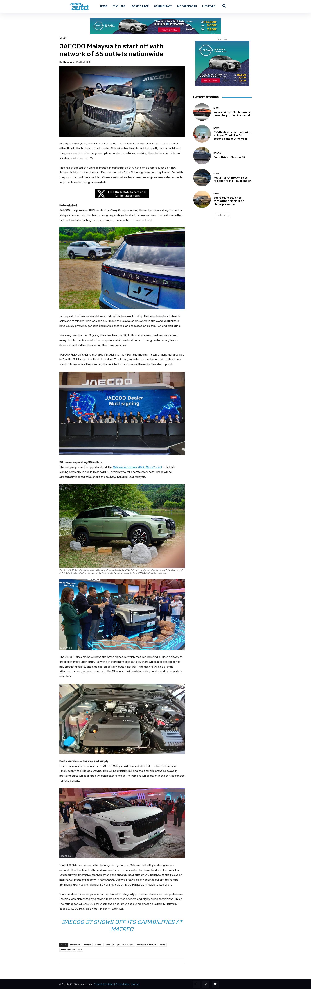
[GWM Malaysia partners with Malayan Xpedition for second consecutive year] (202, 134)
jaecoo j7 (109, 944)
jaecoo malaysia (125, 944)
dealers (87, 944)
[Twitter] (215, 984)
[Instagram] (205, 984)
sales (162, 944)
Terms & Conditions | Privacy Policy (111, 984)
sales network (68, 949)
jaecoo (98, 944)
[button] (224, 6)
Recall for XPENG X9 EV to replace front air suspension (232, 179)
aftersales (75, 944)
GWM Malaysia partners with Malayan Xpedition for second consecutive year (232, 135)
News (63, 38)
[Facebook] (196, 984)
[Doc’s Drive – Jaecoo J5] (202, 155)
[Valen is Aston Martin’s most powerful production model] (202, 112)
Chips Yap (68, 62)
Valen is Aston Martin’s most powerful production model (232, 113)
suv (80, 949)
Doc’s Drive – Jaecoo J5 (229, 157)
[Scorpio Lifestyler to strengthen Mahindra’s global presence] (202, 199)
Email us (135, 984)
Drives (217, 153)
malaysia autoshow (146, 944)
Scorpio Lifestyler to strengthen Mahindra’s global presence (228, 201)
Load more (221, 215)
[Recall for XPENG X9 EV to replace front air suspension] (202, 177)
